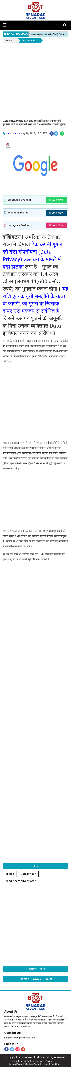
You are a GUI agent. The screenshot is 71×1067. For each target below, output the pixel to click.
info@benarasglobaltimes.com (19, 1037)
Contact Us (12, 1033)
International (29, 40)
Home (9, 40)
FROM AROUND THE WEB (35, 979)
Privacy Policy (15, 1064)
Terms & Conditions (51, 1064)
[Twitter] (12, 1049)
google (10, 873)
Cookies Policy (32, 1064)
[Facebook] (6, 1049)
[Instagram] (17, 1049)
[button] (4, 25)
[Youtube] (23, 1049)
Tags (35, 866)
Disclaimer (38, 1061)
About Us (11, 1011)
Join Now (57, 200)
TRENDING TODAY (35, 969)
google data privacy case (21, 881)
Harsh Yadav (13, 133)
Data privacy (28, 873)
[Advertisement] (35, 80)
